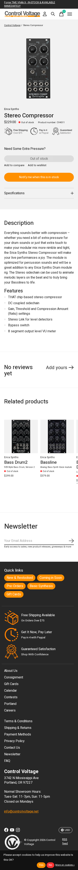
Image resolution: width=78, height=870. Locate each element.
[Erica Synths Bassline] (57, 436)
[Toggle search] (53, 14)
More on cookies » (64, 865)
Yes (41, 865)
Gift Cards (14, 594)
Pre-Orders (15, 586)
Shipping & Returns (17, 727)
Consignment (13, 677)
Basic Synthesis (41, 586)
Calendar (10, 690)
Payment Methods (17, 734)
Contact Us (12, 747)
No (50, 865)
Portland (10, 703)
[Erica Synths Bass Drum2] (21, 436)
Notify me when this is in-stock (39, 177)
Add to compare (14, 165)
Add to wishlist (37, 165)
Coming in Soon (51, 577)
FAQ (7, 760)
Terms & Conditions (18, 721)
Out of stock (39, 158)
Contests (10, 697)
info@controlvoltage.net (21, 811)
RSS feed (65, 841)
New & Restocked (20, 577)
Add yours (56, 367)
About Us (10, 670)
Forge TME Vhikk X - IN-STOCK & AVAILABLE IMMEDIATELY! (29, 4)
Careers (10, 710)
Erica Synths (11, 109)
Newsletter (12, 754)
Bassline (48, 462)
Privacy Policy (14, 741)
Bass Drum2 (16, 462)
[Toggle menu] (70, 14)
